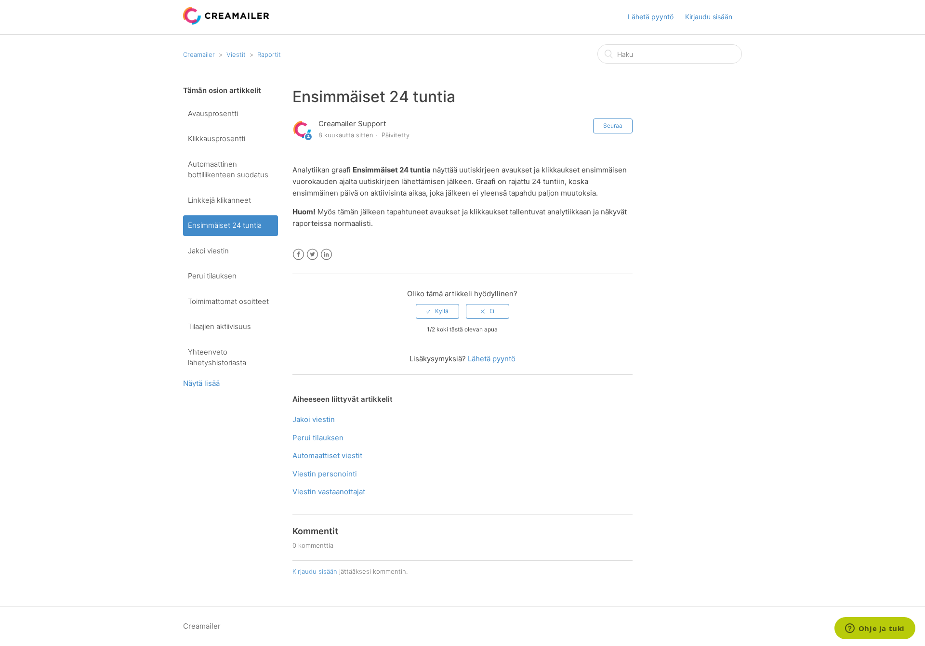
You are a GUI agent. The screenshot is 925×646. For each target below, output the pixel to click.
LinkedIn (326, 255)
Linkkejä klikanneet (219, 200)
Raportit (269, 54)
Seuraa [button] (612, 125)
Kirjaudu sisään (314, 571)
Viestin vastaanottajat (328, 491)
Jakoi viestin (208, 250)
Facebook (298, 255)
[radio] (437, 311)
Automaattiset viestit (327, 455)
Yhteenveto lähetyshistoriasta (217, 357)
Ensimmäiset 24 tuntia (225, 225)
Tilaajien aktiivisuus (219, 326)
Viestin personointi (324, 473)
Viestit (236, 54)
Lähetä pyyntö (651, 17)
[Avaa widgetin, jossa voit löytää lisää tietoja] (874, 629)
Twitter (312, 255)
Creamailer (199, 54)
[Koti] (226, 21)
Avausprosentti (213, 113)
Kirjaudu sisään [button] (708, 17)
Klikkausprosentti (216, 138)
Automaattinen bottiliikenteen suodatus (228, 169)
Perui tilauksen (212, 275)
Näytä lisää (201, 383)
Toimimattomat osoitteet (228, 301)
